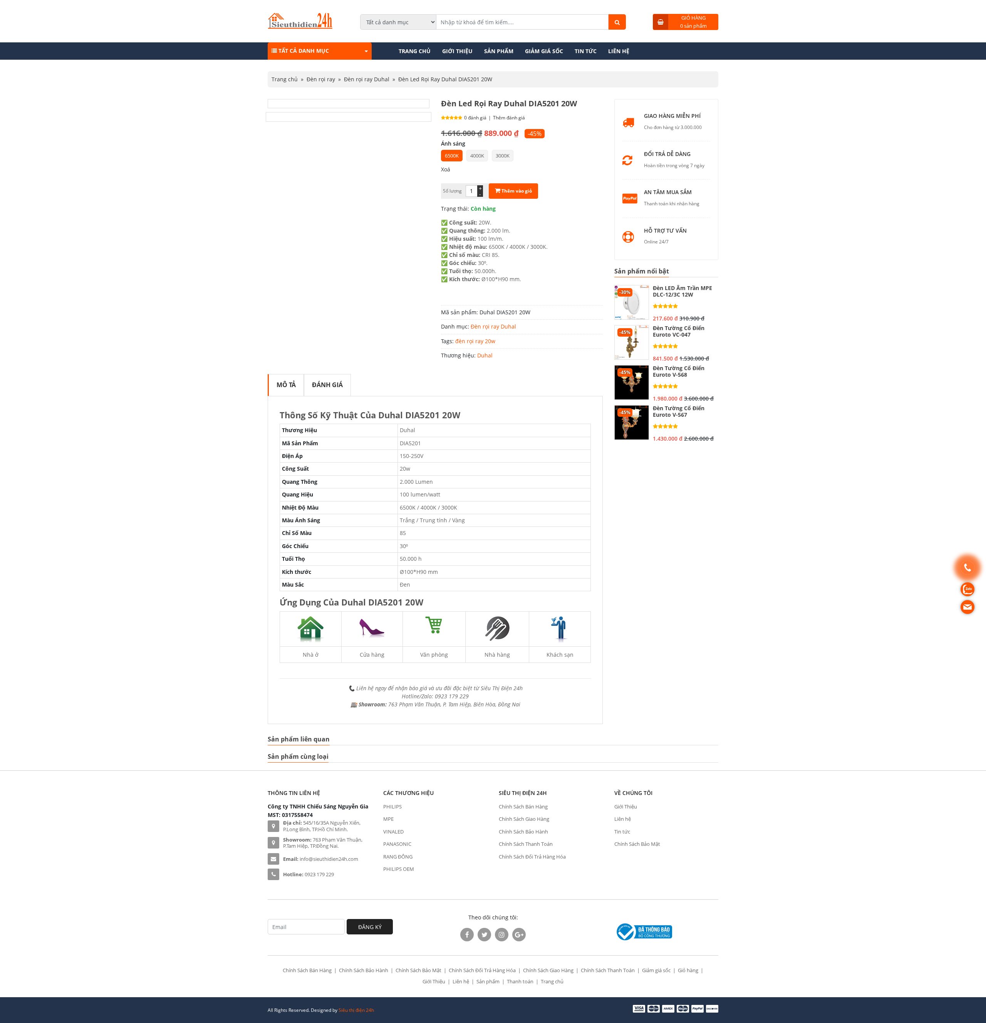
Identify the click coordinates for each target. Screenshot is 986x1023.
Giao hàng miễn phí (672, 116)
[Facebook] (467, 934)
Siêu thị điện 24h (356, 1010)
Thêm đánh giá (509, 117)
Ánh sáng (453, 143)
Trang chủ (415, 51)
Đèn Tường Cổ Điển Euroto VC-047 (678, 331)
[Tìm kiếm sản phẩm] (617, 22)
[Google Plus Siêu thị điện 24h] (519, 934)
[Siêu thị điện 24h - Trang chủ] (300, 26)
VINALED (393, 831)
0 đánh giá (475, 117)
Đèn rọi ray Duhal (366, 79)
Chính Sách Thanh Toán (526, 843)
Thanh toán (520, 981)
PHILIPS (392, 806)
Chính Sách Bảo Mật (637, 843)
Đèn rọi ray (321, 79)
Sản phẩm (498, 51)
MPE (388, 818)
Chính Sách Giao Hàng (524, 818)
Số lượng (452, 191)
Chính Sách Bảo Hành (523, 831)
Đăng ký (370, 927)
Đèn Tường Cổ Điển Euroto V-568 (678, 371)
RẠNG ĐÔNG (398, 856)
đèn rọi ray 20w (475, 341)
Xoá (445, 169)
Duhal (485, 355)
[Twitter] (484, 934)
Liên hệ (618, 51)
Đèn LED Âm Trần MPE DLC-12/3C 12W (682, 291)
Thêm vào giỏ (516, 191)
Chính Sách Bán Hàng (523, 806)
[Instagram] (501, 934)
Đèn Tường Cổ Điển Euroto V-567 (678, 411)
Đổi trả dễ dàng (667, 154)
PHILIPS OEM (398, 868)
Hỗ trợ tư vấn (665, 231)
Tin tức (586, 51)
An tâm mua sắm (668, 192)
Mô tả (286, 385)
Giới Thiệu (457, 51)
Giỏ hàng (688, 970)
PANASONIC (397, 843)
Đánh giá (327, 385)
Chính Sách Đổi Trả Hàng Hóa (532, 856)
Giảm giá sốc (544, 51)
